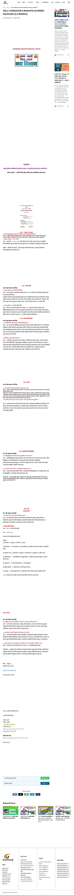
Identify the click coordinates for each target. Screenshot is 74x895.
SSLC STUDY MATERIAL (27, 865)
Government (45, 2)
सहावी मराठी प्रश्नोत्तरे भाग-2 (63, 869)
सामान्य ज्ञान (4, 883)
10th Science (42, 873)
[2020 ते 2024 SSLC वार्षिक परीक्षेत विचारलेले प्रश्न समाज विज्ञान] (10, 810)
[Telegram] (32, 794)
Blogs (63, 2)
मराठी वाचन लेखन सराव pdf (26, 863)
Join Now (45, 778)
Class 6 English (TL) (43, 865)
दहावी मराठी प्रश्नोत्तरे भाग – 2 (63, 877)
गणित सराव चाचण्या (6, 880)
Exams (37, 2)
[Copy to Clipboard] (38, 794)
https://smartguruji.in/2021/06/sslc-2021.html (15, 738)
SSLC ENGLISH (6, 878)
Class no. (30, 2)
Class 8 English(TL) (43, 869)
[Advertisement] (26, 32)
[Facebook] (15, 794)
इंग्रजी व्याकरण (5, 868)
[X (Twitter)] (20, 794)
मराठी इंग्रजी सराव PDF (26, 867)
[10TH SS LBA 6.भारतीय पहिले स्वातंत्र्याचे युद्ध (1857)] (28, 810)
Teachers (57, 2)
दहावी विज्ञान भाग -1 (6, 876)
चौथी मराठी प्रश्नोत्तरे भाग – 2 (63, 865)
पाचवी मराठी (4, 872)
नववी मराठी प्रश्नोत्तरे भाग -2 (63, 875)
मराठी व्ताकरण (5, 870)
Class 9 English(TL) (43, 871)
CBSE (40, 879)
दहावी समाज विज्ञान (6, 881)
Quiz (52, 2)
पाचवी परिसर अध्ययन (6, 874)
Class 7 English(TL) (43, 867)
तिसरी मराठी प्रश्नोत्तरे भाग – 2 (63, 863)
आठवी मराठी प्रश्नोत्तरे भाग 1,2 (63, 873)
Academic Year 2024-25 (44, 877)
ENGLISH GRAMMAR (26, 862)
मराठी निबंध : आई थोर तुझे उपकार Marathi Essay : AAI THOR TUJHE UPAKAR (63, 818)
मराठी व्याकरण (23, 860)
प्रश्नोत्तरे (23, 2)
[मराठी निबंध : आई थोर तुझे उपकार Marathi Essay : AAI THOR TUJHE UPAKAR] (63, 810)
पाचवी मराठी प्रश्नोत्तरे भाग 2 (63, 867)
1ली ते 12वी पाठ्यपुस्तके (25, 877)
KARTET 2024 (42, 875)
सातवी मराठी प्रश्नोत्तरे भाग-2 (63, 871)
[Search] (69, 2)
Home (19, 2)
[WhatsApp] (26, 794)
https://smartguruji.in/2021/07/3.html (13, 729)
